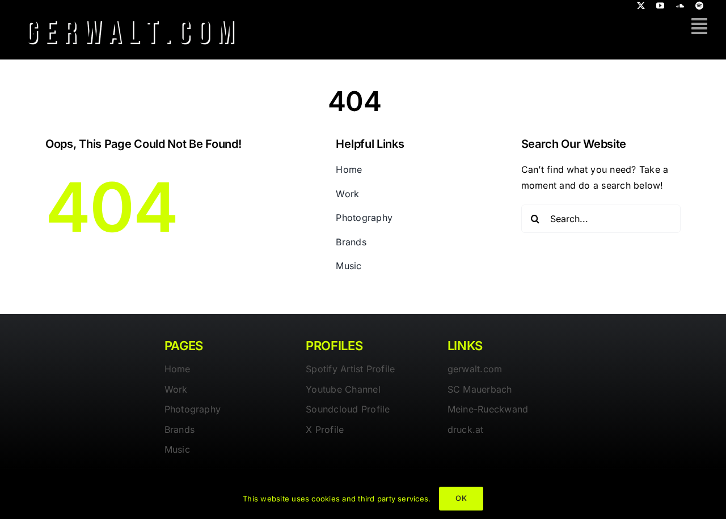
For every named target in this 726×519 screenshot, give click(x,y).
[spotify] (699, 6)
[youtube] (660, 6)
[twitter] (641, 6)
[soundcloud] (680, 6)
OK (460, 498)
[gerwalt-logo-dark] (131, 16)
